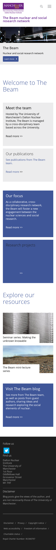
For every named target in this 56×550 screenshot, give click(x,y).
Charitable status (12, 534)
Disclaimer (9, 523)
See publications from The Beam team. (25, 161)
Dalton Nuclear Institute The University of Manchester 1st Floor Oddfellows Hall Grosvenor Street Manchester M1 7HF (12, 471)
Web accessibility (12, 528)
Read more (12, 171)
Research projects (20, 245)
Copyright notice (36, 523)
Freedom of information (35, 528)
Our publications (19, 153)
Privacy (21, 523)
